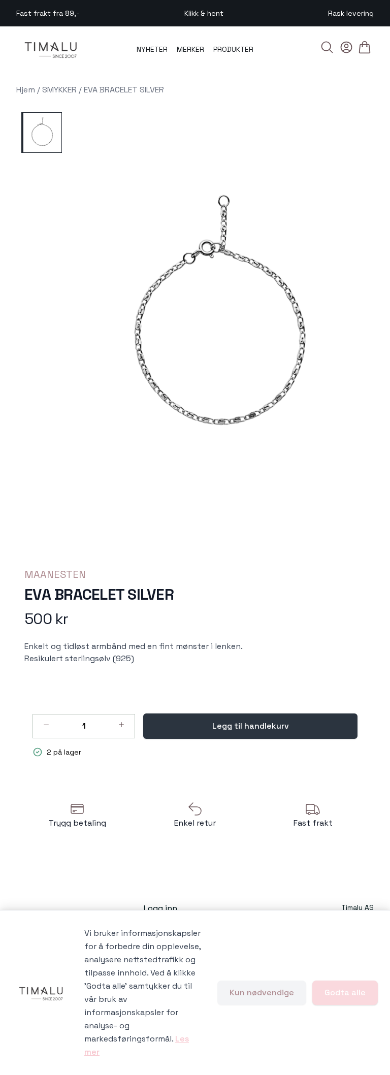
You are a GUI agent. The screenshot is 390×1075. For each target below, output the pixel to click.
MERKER (190, 49)
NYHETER (152, 49)
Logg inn (160, 908)
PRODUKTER (233, 49)
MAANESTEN (55, 574)
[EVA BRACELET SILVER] (41, 132)
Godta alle (345, 992)
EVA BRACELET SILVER (124, 89)
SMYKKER (59, 89)
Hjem (25, 89)
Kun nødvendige (262, 992)
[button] (222, 319)
